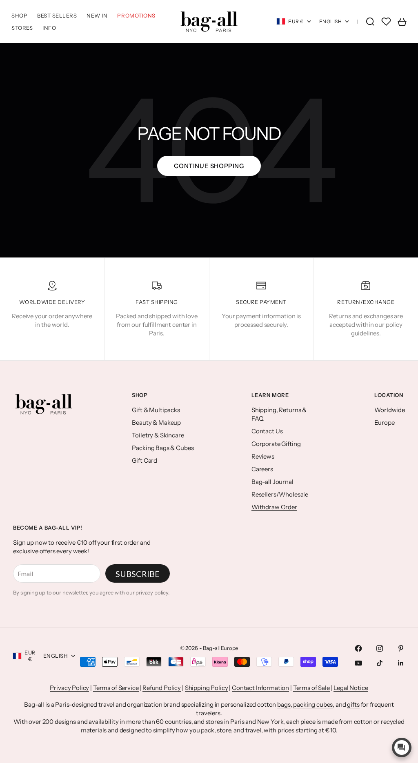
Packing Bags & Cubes (162, 448)
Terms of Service (116, 688)
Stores (22, 27)
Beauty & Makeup (156, 422)
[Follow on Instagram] (380, 648)
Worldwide (389, 410)
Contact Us (267, 431)
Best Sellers (57, 15)
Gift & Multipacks (156, 410)
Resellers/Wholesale (279, 494)
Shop (19, 15)
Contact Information (260, 688)
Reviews (262, 456)
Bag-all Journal (272, 482)
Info (49, 27)
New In (97, 15)
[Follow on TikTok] (380, 663)
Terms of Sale (311, 688)
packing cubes (313, 704)
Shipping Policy (206, 688)
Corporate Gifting (275, 444)
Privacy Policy (69, 688)
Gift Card (144, 460)
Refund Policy (161, 688)
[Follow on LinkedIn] (401, 663)
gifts (353, 704)
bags (283, 704)
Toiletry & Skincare (158, 435)
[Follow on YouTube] (358, 663)
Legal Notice (351, 688)
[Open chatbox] (401, 747)
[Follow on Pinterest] (401, 648)
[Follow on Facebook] (358, 648)
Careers (262, 469)
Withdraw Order (274, 507)
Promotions (136, 15)
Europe (384, 422)
